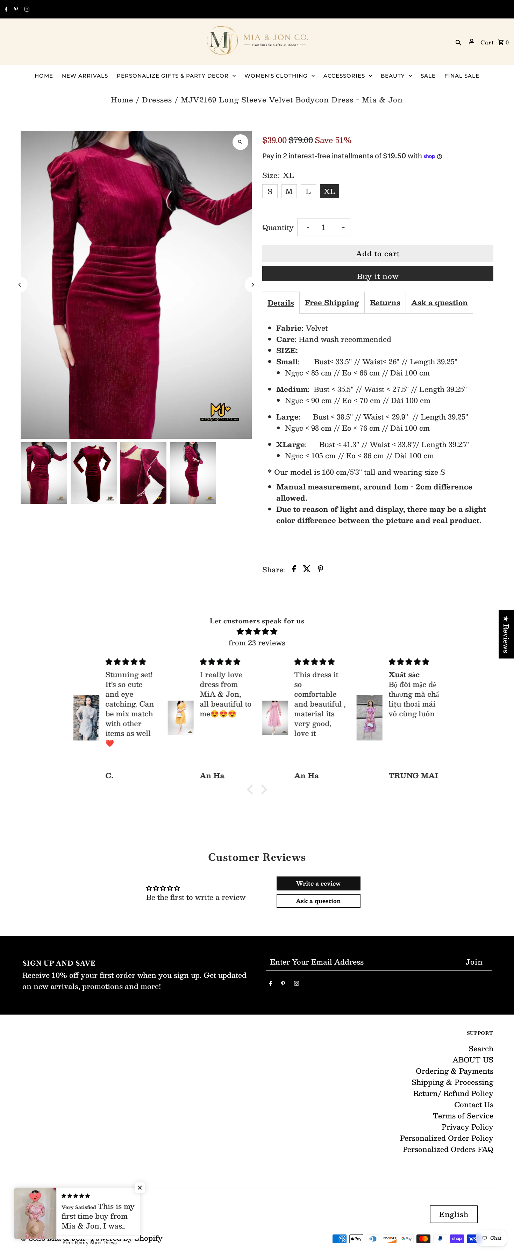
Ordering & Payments (454, 1071)
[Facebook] (5, 9)
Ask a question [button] (318, 900)
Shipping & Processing (452, 1082)
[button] (252, 789)
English (454, 1214)
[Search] (458, 41)
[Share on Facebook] (294, 569)
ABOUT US (472, 1060)
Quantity (278, 227)
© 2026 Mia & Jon (54, 1238)
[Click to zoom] (240, 142)
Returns (385, 302)
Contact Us (473, 1104)
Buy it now (378, 275)
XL (329, 191)
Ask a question (439, 302)
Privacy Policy (467, 1127)
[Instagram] (26, 9)
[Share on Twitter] (307, 569)
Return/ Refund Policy (453, 1093)
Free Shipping (332, 302)
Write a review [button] (318, 883)
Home (122, 100)
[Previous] (20, 285)
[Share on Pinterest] (320, 569)
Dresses (157, 100)
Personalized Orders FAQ (448, 1149)
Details (280, 303)
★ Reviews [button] (506, 634)
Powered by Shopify (127, 1238)
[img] (257, 631)
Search (481, 1048)
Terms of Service (463, 1116)
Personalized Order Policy (446, 1138)
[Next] (252, 285)
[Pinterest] (15, 9)
